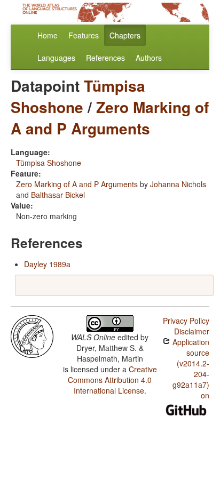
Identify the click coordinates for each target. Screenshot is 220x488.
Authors (149, 57)
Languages (56, 57)
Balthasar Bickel (58, 194)
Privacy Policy (186, 320)
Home (47, 35)
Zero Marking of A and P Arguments (110, 117)
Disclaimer (191, 331)
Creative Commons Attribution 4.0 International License (112, 380)
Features (83, 35)
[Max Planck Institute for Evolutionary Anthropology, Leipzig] (32, 335)
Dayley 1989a (47, 264)
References (105, 57)
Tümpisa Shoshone (78, 96)
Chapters (124, 35)
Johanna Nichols (178, 184)
